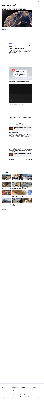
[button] (41, 1)
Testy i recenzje (23, 387)
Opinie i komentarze (3, 389)
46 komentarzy (27, 29)
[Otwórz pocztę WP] (35, 1)
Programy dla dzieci (13, 390)
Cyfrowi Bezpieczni (3, 390)
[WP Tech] (6, 1)
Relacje (33, 389)
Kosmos (2, 387)
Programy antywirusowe (14, 389)
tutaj (13, 398)
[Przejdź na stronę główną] (2, 1)
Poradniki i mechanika (34, 387)
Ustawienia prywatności (31, 394)
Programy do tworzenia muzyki (14, 387)
